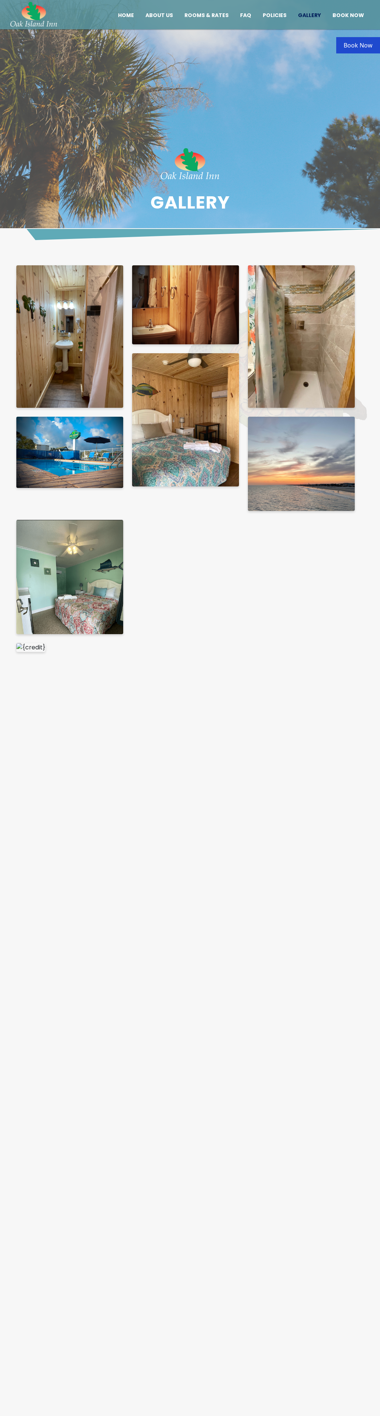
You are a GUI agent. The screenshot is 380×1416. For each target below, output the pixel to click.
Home (126, 15)
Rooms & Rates (206, 15)
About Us (159, 15)
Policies (274, 15)
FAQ (245, 15)
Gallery (309, 15)
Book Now (348, 15)
